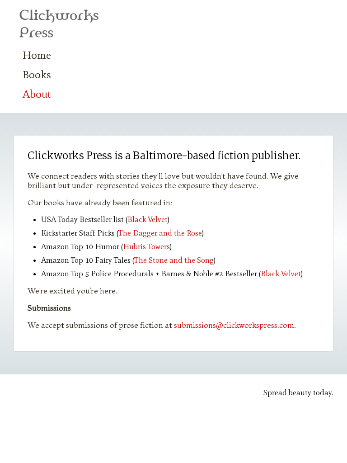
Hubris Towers (146, 246)
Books (37, 74)
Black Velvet (147, 219)
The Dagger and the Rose (160, 232)
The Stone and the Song (174, 260)
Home (37, 54)
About (37, 93)
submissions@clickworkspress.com (234, 325)
